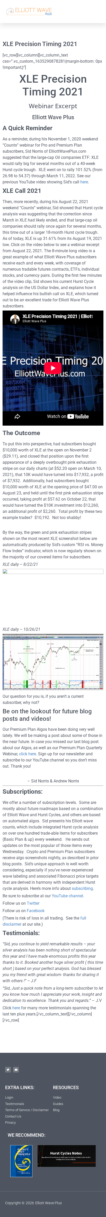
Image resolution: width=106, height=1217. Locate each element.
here (84, 182)
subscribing (82, 888)
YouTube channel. (68, 895)
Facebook (36, 910)
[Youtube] (16, 1069)
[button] (96, 11)
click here (27, 753)
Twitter (33, 903)
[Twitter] (8, 1069)
